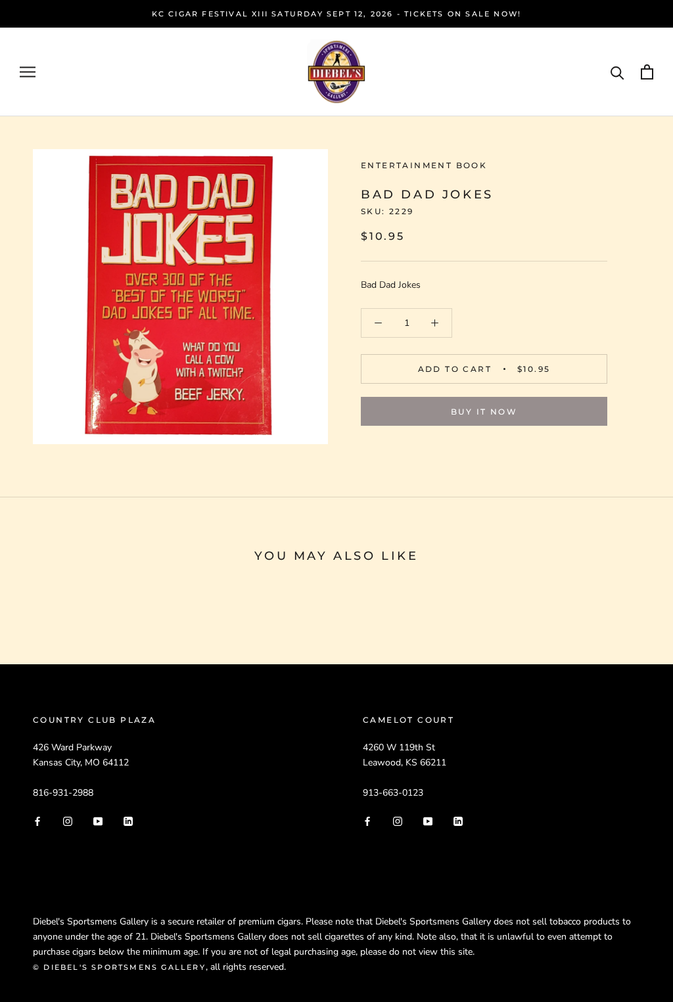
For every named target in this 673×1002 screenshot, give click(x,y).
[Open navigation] (27, 72)
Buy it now (484, 412)
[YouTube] (98, 821)
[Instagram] (67, 821)
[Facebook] (37, 821)
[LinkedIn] (128, 821)
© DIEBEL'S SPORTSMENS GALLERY (119, 967)
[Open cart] (647, 72)
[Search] (617, 72)
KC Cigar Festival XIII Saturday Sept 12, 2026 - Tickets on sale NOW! (337, 13)
